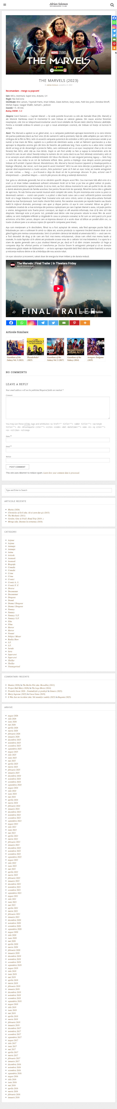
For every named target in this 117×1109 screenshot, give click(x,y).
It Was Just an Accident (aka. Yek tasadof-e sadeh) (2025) (31, 697)
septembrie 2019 (14, 965)
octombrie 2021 (14, 890)
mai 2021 (12, 905)
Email (8, 446)
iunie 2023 (12, 829)
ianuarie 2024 (13, 808)
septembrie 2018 (14, 1001)
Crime (10, 573)
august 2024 (13, 787)
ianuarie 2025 (13, 772)
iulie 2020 (12, 935)
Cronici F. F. (13, 585)
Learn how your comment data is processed (61, 472)
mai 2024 (12, 796)
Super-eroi (12, 654)
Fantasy (11, 609)
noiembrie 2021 (14, 887)
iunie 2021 (12, 902)
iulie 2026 (12, 718)
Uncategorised (14, 666)
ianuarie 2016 (13, 1097)
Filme (10, 624)
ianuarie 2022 (13, 881)
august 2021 (13, 896)
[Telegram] (43, 322)
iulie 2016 (12, 1079)
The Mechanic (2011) (16, 515)
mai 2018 (12, 1013)
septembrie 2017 (14, 1037)
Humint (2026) (14, 685)
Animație (11, 549)
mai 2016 (12, 1085)
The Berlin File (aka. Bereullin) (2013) (39, 685)
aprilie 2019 (13, 980)
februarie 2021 (14, 914)
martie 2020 (13, 947)
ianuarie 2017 (13, 1061)
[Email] (64, 322)
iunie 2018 (12, 1010)
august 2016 (13, 1076)
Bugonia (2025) (64, 697)
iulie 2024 (12, 790)
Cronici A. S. (13, 582)
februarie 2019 (14, 986)
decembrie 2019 (14, 956)
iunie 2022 (12, 866)
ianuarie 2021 (13, 917)
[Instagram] (32, 322)
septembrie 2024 (14, 784)
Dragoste (12, 597)
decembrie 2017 (14, 1028)
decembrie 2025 (14, 739)
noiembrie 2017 (14, 1031)
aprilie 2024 (13, 799)
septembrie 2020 (14, 929)
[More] (85, 322)
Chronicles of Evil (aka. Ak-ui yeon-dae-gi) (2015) (29, 512)
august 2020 (13, 932)
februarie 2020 (14, 950)
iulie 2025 (12, 754)
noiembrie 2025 (14, 742)
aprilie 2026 (13, 727)
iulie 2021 (12, 899)
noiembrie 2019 (14, 959)
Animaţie (11, 546)
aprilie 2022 (13, 872)
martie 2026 (13, 730)
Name (8, 436)
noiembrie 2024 (14, 778)
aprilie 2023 (13, 836)
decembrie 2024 (14, 775)
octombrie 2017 (14, 1034)
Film (10, 621)
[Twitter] (53, 322)
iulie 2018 (12, 1007)
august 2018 (13, 1004)
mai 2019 (12, 977)
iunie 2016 (12, 1082)
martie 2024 (13, 802)
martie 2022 (13, 875)
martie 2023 (13, 839)
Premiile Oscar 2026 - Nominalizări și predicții (27, 691)
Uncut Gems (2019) (37, 694)
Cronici (11, 579)
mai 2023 (12, 832)
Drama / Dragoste (15, 603)
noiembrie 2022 (14, 851)
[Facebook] (11, 322)
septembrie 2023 (14, 820)
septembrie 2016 (14, 1073)
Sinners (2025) (56, 691)
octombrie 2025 (14, 745)
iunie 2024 (12, 793)
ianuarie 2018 (13, 1025)
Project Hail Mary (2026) (18, 688)
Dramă (11, 600)
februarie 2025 (14, 769)
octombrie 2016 (14, 1070)
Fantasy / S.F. (13, 615)
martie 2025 (13, 766)
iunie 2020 (12, 938)
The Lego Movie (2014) (41, 688)
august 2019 (13, 968)
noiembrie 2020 (14, 923)
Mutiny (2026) (14, 509)
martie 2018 (13, 1019)
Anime (10, 552)
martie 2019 (13, 983)
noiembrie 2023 (14, 814)
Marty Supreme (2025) (17, 694)
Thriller (11, 660)
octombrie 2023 (14, 817)
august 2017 (13, 1040)
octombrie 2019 (14, 962)
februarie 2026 (14, 733)
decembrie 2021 (14, 884)
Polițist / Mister (14, 636)
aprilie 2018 (13, 1016)
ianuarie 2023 (13, 845)
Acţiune (11, 540)
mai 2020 (12, 941)
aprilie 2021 (13, 908)
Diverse (11, 588)
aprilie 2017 (13, 1052)
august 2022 (13, 860)
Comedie (11, 567)
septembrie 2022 (14, 857)
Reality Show (13, 639)
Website (8, 456)
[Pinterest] (74, 322)
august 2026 (13, 715)
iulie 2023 (12, 826)
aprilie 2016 (13, 1088)
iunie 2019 (12, 974)
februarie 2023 (14, 842)
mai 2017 (12, 1049)
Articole (11, 555)
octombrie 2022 (14, 854)
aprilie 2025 (13, 763)
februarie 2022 (14, 878)
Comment (9, 395)
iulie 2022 (12, 863)
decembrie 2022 (14, 848)
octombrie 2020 (14, 926)
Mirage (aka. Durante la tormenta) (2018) (25, 521)
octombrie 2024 (14, 781)
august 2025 (13, 751)
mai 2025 (12, 760)
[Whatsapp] (22, 322)
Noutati (11, 633)
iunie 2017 (12, 1046)
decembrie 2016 (14, 1064)
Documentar (13, 591)
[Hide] (116, 53)
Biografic (12, 564)
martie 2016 (13, 1091)
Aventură (11, 558)
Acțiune (11, 543)
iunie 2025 (12, 757)
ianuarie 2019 (13, 989)
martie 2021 (13, 911)
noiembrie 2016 (14, 1067)
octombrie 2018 (14, 998)
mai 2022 (12, 869)
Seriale (11, 648)
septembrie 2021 (14, 893)
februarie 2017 (14, 1058)
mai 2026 (12, 724)
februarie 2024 (14, 805)
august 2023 (13, 823)
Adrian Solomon (52, 85)
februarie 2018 (14, 1022)
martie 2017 (13, 1055)
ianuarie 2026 (13, 736)
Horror (11, 627)
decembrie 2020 (14, 920)
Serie (10, 651)
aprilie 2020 (13, 944)
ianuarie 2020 (13, 953)
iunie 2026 (12, 721)
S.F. (9, 642)
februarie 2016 (14, 1094)
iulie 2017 (12, 1043)
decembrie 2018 (14, 992)
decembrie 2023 (14, 811)
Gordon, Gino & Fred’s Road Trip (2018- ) (26, 518)
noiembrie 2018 (14, 995)
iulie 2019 (12, 971)
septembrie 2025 (14, 748)
